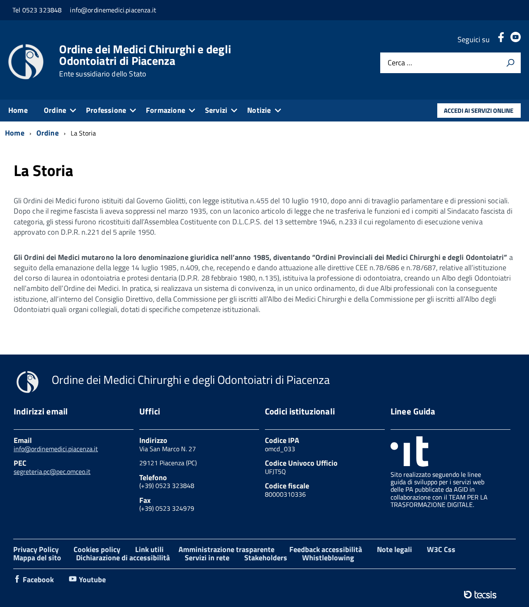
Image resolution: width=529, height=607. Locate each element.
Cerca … (400, 63)
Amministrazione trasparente (226, 549)
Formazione (165, 110)
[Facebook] (501, 39)
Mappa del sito (37, 557)
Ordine (55, 110)
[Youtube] (515, 39)
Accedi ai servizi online (478, 110)
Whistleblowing (328, 557)
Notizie (259, 110)
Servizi (216, 110)
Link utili (149, 549)
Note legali (394, 549)
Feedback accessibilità (325, 549)
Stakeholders (265, 557)
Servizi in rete (207, 557)
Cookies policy (97, 549)
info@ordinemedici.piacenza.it (56, 449)
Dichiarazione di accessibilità (123, 557)
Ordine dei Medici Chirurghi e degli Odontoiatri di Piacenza (145, 60)
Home (18, 110)
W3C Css (441, 549)
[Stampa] (510, 62)
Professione (106, 110)
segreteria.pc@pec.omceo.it (52, 471)
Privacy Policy (36, 549)
